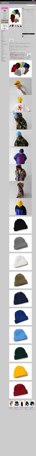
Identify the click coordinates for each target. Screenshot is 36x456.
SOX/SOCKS (2, 36)
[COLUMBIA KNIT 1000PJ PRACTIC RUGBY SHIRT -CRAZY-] (32, 403)
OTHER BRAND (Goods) (3, 60)
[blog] (12, 5)
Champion (2, 43)
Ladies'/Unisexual (3, 38)
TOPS (1, 33)
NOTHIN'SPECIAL (3, 51)
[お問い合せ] (9, 5)
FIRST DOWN (2, 46)
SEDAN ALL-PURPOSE (3, 57)
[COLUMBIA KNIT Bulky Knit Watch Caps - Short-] (22, 403)
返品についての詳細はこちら (25, 35)
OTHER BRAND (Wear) (3, 61)
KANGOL (2, 48)
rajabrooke (2, 54)
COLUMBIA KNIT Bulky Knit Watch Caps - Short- (22, 407)
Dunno (2, 45)
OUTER (2, 32)
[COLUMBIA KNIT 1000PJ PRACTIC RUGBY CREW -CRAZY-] (16, 403)
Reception (2, 55)
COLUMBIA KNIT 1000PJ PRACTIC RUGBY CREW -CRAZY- (16, 408)
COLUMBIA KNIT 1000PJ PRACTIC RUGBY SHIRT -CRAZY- (32, 408)
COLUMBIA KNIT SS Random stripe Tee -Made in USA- (11, 407)
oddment (2, 52)
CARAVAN (2, 42)
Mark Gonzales (2, 49)
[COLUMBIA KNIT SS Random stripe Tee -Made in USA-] (11, 403)
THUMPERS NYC (3, 58)
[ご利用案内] (6, 5)
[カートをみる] (33, 3)
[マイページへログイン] (28, 3)
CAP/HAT (2, 35)
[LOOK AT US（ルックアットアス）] (5, 3)
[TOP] (2, 5)
